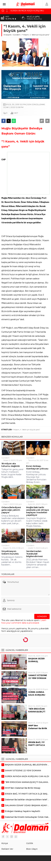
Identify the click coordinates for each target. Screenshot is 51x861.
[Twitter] (7, 818)
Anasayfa (7, 35)
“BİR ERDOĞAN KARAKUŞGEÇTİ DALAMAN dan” (36, 693)
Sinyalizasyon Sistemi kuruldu (10, 534)
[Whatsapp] (16, 818)
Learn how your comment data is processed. (23, 603)
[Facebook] (3, 818)
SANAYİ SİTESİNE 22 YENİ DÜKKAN (37, 658)
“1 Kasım (15, 411)
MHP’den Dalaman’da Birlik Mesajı (37, 710)
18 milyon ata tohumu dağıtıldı (10, 446)
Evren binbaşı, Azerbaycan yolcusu (37, 449)
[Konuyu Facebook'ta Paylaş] (3, 121)
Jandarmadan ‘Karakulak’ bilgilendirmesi (34, 535)
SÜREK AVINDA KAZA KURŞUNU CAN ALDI (36, 677)
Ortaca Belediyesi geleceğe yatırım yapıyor (11, 492)
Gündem (16, 35)
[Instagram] (11, 818)
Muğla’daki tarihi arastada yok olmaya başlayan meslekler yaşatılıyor (37, 493)
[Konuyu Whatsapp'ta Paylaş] (14, 121)
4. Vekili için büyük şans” (30, 411)
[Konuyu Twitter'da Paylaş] (9, 121)
